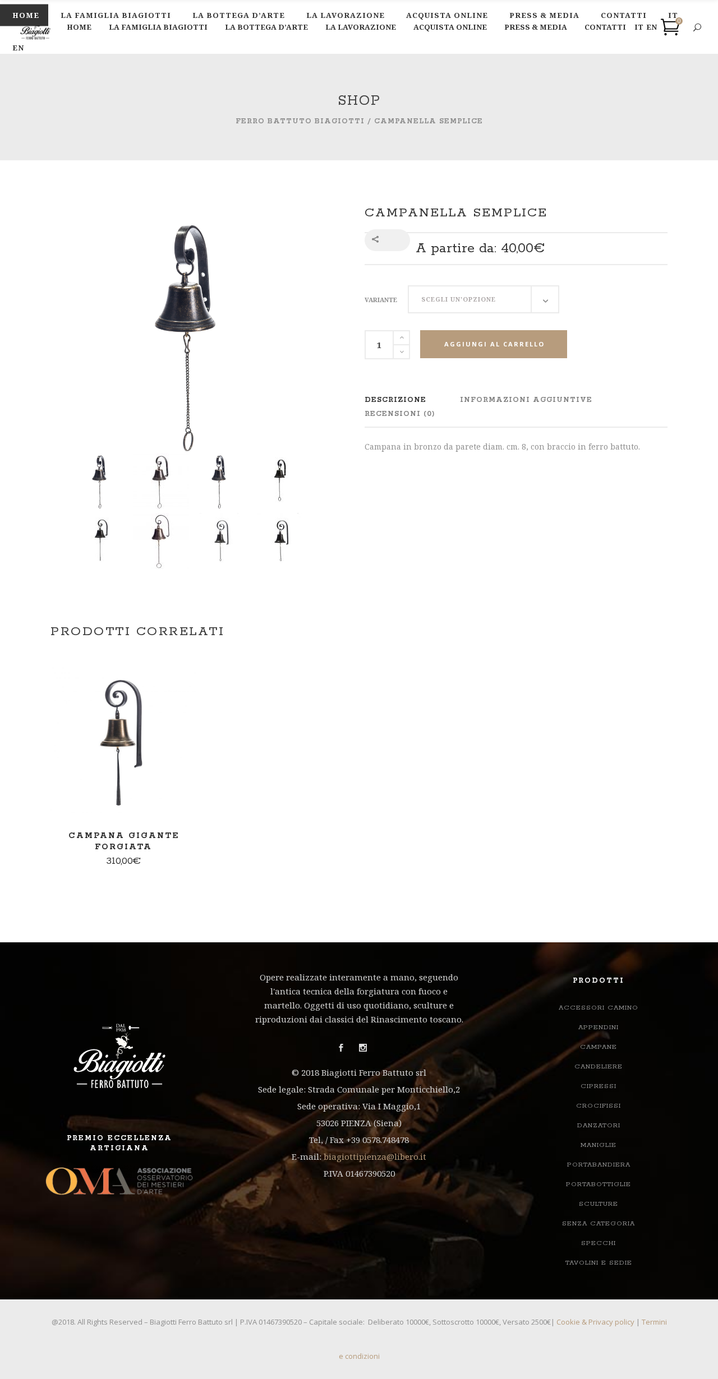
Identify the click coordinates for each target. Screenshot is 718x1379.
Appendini (598, 1027)
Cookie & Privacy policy (595, 1322)
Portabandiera (598, 1164)
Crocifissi (598, 1106)
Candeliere (598, 1066)
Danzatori (598, 1125)
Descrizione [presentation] (395, 400)
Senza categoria (598, 1223)
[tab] (395, 400)
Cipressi (598, 1086)
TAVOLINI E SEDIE (598, 1262)
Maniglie (598, 1145)
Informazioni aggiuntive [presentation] (526, 400)
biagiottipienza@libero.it (375, 1156)
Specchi (598, 1243)
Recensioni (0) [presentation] (400, 414)
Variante (381, 299)
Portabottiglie (598, 1184)
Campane (598, 1047)
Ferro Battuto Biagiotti (300, 121)
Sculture (598, 1204)
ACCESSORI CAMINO (598, 1007)
